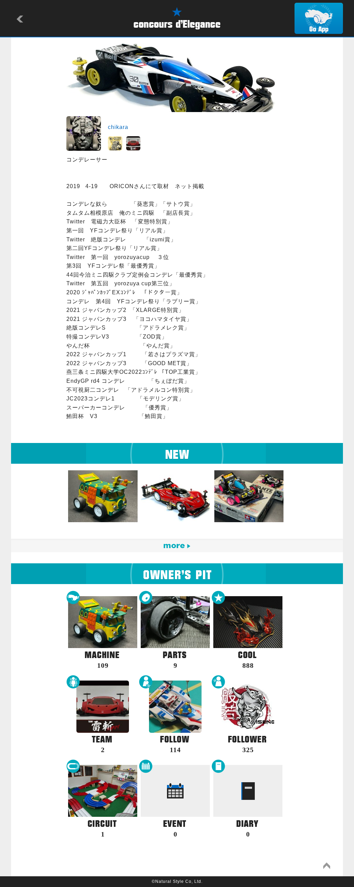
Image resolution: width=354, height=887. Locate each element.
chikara (118, 127)
